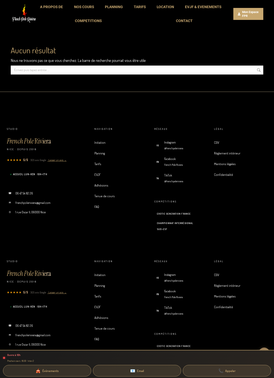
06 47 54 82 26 (20, 193)
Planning (117, 153)
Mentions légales (240, 164)
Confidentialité (240, 174)
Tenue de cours (117, 196)
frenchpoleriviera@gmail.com (30, 203)
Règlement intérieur (240, 153)
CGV (240, 142)
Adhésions (117, 185)
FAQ (117, 207)
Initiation (117, 142)
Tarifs (117, 164)
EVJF (117, 174)
